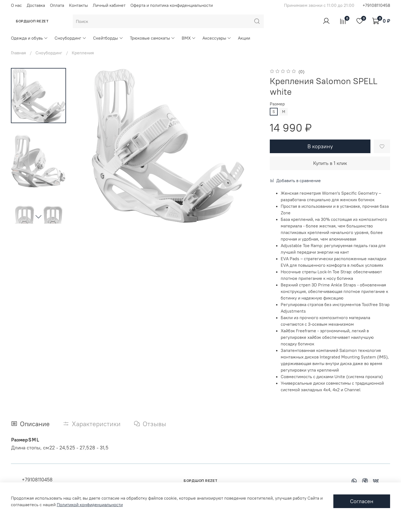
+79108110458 (376, 5)
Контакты (78, 5)
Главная (18, 52)
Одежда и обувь (27, 38)
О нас (16, 5)
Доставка (36, 5)
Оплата (57, 5)
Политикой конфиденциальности (90, 504)
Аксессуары (214, 38)
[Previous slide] (85, 145)
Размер (277, 103)
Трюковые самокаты (150, 38)
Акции (244, 38)
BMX (186, 38)
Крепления (83, 52)
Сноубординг (68, 38)
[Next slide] (38, 216)
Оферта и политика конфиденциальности (171, 5)
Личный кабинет (109, 5)
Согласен (361, 501)
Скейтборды (105, 38)
